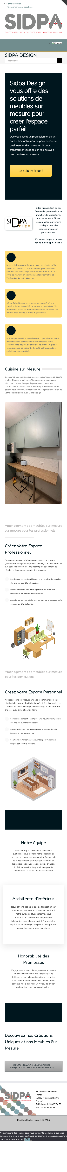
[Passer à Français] (57, 43)
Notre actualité (14, 3)
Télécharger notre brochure (20, 7)
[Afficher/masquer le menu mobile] (61, 34)
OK (27, 1139)
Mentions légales (25, 1120)
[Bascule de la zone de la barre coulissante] (64, 3)
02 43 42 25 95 (48, 1107)
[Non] (31, 1140)
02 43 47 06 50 (54, 1104)
